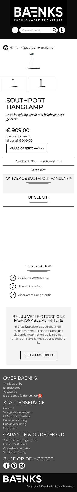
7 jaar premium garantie (20, 440)
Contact (8, 408)
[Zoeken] (54, 30)
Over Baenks (20, 378)
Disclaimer (10, 428)
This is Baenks (12, 383)
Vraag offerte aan (25, 148)
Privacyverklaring (15, 420)
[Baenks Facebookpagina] (6, 465)
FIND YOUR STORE (37, 355)
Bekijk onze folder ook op (20, 395)
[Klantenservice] (62, 30)
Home (14, 47)
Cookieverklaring (15, 424)
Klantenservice (24, 402)
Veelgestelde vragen (17, 412)
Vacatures (10, 391)
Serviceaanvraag (14, 452)
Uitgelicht (39, 169)
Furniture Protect (15, 444)
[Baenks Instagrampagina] (22, 465)
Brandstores (11, 387)
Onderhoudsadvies (16, 448)
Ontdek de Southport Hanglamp (38, 161)
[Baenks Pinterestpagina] (14, 465)
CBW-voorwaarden (16, 416)
